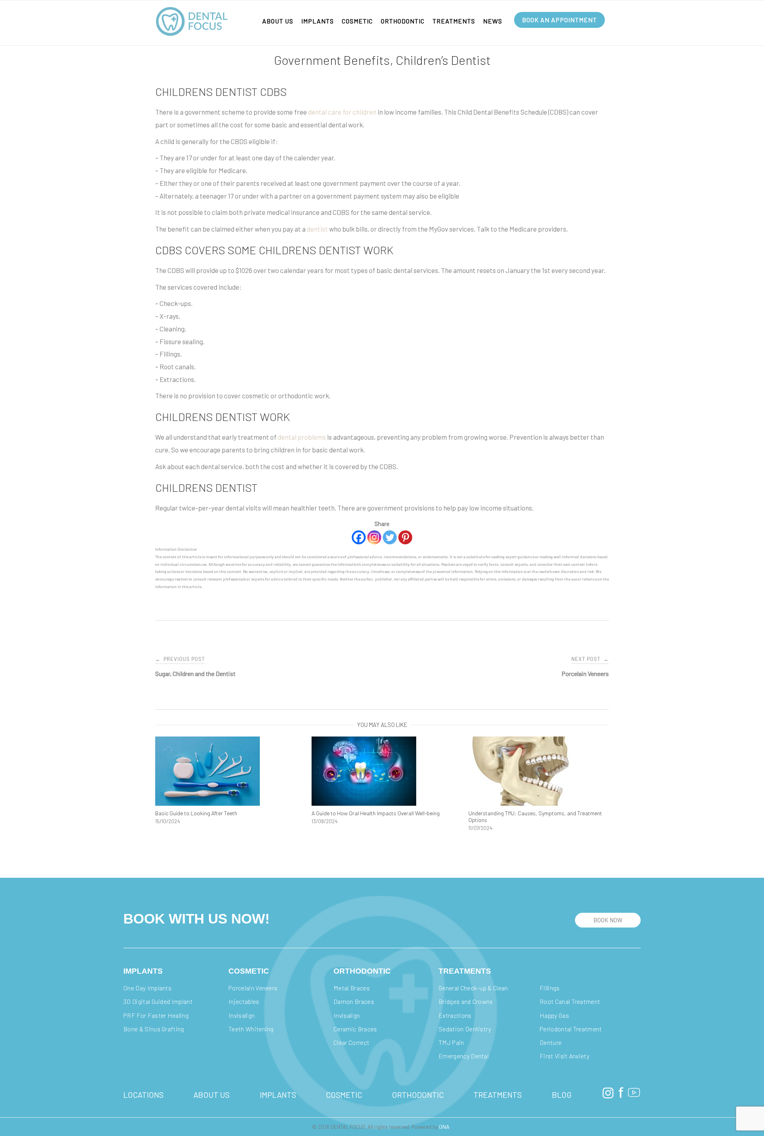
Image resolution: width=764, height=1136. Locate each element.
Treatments (454, 21)
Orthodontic (403, 21)
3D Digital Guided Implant (158, 1001)
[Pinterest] (405, 537)
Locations (143, 1094)
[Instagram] (374, 537)
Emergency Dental (464, 1056)
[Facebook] (359, 537)
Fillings (550, 988)
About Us (277, 21)
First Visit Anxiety (564, 1056)
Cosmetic (357, 21)
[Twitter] (390, 537)
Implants (317, 21)
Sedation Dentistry (465, 1029)
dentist (318, 229)
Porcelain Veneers (252, 988)
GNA (444, 1126)
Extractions (455, 1015)
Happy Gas (554, 1015)
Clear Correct (351, 1042)
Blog (562, 1094)
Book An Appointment (559, 19)
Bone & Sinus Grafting (153, 1029)
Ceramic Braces (355, 1029)
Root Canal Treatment (570, 1001)
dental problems (302, 437)
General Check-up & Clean (473, 988)
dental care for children (342, 112)
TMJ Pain (451, 1042)
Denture (550, 1042)
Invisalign (242, 1015)
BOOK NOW (607, 920)
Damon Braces (354, 1001)
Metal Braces (352, 988)
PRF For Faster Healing (156, 1015)
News (492, 21)
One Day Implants (147, 988)
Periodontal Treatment (571, 1029)
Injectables (244, 1001)
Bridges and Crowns (466, 1001)
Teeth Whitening (251, 1029)
